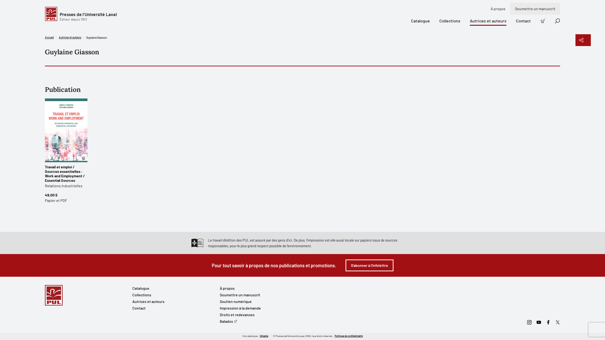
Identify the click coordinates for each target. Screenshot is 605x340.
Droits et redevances (237, 314)
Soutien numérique (236, 301)
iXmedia (264, 336)
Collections (449, 20)
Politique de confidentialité (349, 336)
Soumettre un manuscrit (535, 8)
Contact (523, 20)
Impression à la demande (240, 308)
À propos (498, 8)
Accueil (49, 37)
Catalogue (420, 20)
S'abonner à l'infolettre (369, 265)
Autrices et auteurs (488, 20)
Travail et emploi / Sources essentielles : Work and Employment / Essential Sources (65, 174)
